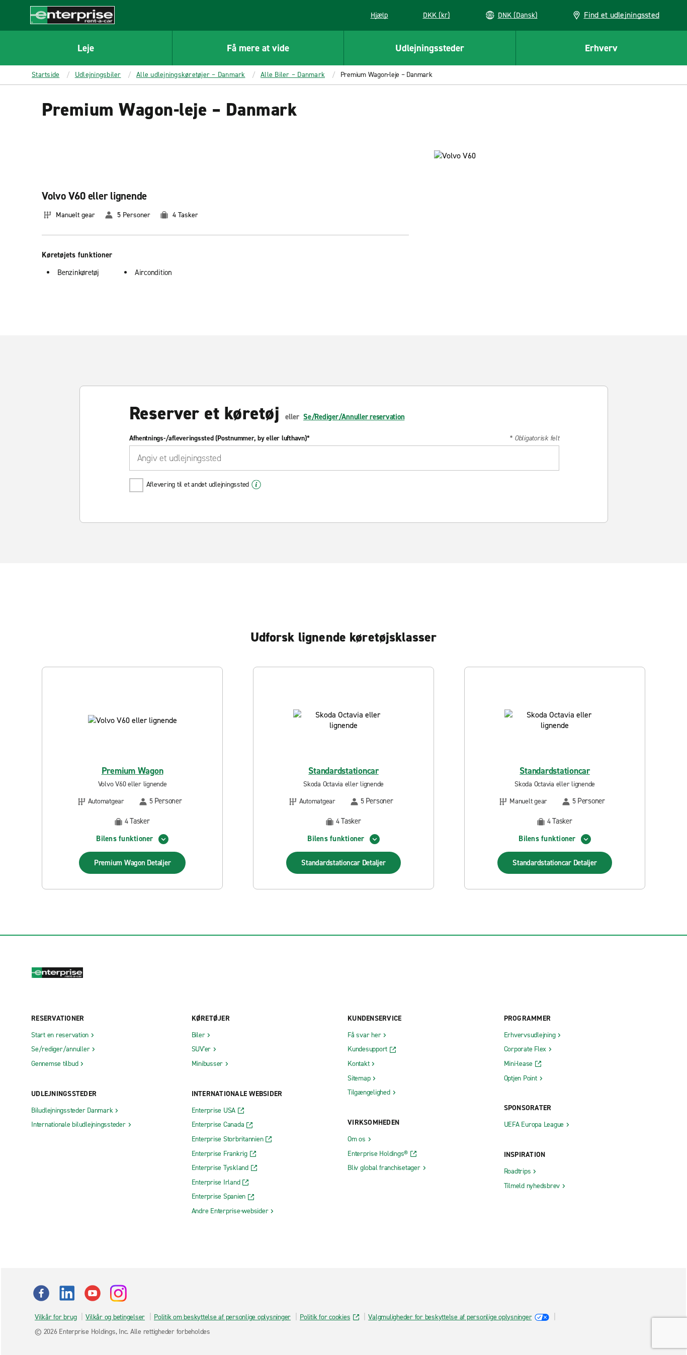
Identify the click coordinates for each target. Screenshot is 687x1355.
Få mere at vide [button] (258, 48)
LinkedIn (67, 1293)
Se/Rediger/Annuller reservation (353, 417)
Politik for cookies (325, 1317)
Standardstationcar (343, 771)
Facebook (41, 1293)
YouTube (92, 1293)
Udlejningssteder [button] (429, 48)
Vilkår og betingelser (115, 1317)
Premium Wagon (132, 771)
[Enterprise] (72, 15)
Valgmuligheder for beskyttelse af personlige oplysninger (450, 1317)
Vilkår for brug (55, 1317)
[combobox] (344, 458)
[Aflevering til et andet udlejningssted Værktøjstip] (256, 485)
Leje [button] (85, 48)
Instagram (118, 1293)
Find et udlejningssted (622, 15)
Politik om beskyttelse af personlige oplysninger (222, 1317)
